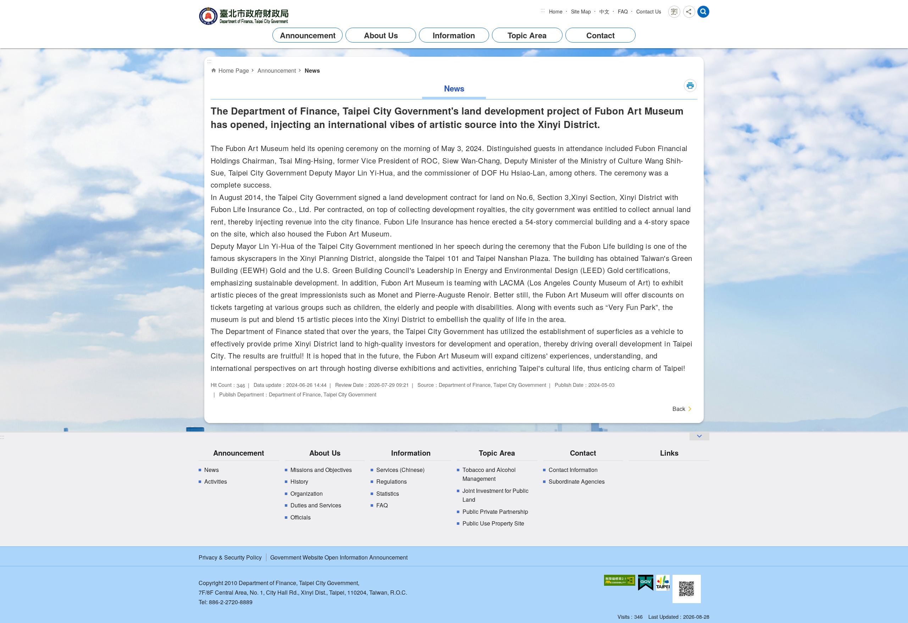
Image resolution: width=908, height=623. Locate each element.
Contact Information (573, 470)
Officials (300, 517)
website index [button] (703, 12)
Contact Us (648, 11)
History (299, 481)
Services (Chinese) (400, 470)
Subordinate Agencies (577, 481)
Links (669, 452)
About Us (381, 35)
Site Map (581, 11)
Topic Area (527, 35)
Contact (600, 35)
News (312, 70)
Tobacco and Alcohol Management (489, 474)
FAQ (623, 11)
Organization (306, 493)
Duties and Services (315, 505)
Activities (215, 481)
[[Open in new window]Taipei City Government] (663, 583)
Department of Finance (245, 16)
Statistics (387, 493)
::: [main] (209, 61)
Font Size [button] (674, 12)
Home (556, 11)
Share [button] (689, 12)
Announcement (308, 35)
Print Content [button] (690, 85)
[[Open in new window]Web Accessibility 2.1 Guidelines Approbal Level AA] (619, 580)
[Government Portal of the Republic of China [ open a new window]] (645, 583)
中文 (604, 11)
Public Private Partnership (495, 511)
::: (543, 10)
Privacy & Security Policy (230, 557)
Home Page (233, 70)
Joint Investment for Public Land (495, 495)
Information (454, 35)
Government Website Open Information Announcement (339, 557)
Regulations (391, 481)
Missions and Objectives (321, 470)
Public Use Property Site (493, 523)
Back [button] (678, 409)
